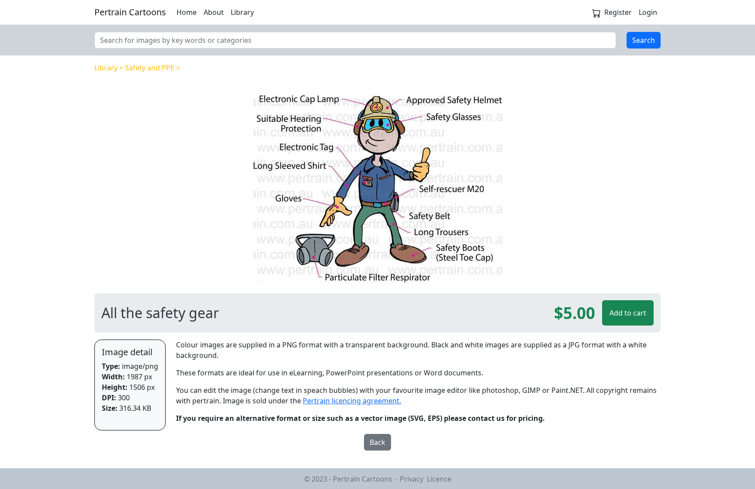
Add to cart (628, 313)
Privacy (411, 479)
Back (377, 442)
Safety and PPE (149, 68)
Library (242, 12)
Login (648, 12)
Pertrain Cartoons (130, 12)
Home (187, 12)
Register (618, 12)
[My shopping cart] (596, 12)
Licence (439, 479)
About (214, 12)
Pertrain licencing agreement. (352, 401)
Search (643, 40)
